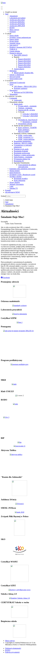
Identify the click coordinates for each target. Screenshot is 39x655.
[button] (5, 277)
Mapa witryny (10, 641)
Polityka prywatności (12, 652)
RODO (7, 650)
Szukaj (3, 196)
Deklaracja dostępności (13, 648)
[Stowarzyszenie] (19, 495)
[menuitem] (11, 12)
